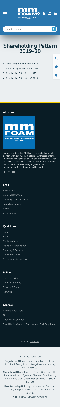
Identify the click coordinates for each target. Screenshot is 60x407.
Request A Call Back (13, 319)
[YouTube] (13, 172)
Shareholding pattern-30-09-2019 (21, 68)
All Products (9, 190)
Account (50, 13)
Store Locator (38, 13)
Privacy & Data (11, 287)
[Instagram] (9, 172)
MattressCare (10, 241)
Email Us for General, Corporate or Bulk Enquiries (29, 324)
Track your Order (12, 254)
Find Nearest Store (13, 310)
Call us (6, 315)
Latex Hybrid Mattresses (16, 199)
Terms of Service (12, 282)
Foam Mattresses (12, 204)
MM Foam (34, 341)
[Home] (27, 13)
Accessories (9, 213)
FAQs (5, 236)
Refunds (7, 291)
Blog (5, 232)
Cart (55, 13)
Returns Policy (10, 278)
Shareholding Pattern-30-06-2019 (21, 63)
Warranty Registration (15, 245)
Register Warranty (44, 13)
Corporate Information (15, 259)
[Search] (54, 29)
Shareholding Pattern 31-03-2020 (22, 78)
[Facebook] (4, 172)
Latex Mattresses (12, 195)
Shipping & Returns (13, 250)
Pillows (7, 208)
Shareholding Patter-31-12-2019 (21, 73)
